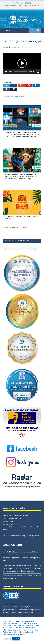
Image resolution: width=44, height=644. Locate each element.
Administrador (11, 48)
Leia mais (22, 632)
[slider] (20, 71)
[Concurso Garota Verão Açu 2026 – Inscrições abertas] (22, 202)
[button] (22, 63)
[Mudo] (34, 71)
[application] (22, 63)
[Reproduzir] (6, 71)
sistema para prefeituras (32, 604)
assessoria (19, 607)
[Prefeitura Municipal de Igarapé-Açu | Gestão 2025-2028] (22, 19)
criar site (17, 604)
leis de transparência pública (13, 612)
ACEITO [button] (16, 639)
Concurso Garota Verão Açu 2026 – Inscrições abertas (22, 576)
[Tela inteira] (38, 71)
